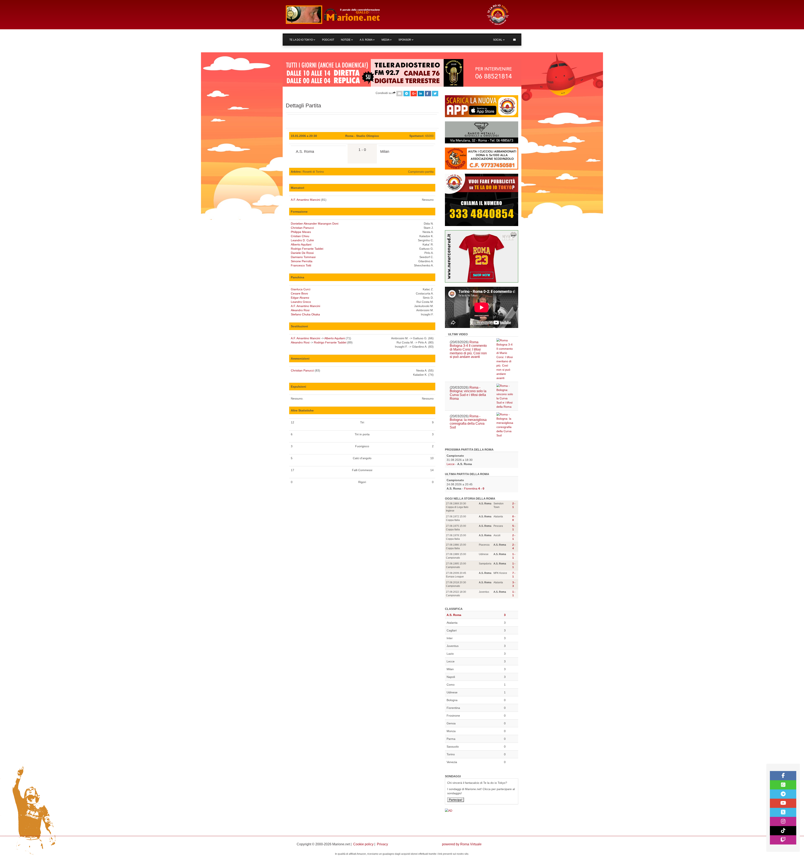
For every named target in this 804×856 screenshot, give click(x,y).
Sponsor (405, 39)
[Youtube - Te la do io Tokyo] (783, 803)
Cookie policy (363, 844)
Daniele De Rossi (302, 252)
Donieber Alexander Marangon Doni (314, 223)
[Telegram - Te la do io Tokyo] (783, 794)
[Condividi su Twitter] (435, 93)
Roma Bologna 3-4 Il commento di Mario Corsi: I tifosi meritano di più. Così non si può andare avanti (468, 349)
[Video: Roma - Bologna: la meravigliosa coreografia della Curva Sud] (504, 424)
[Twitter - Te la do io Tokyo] (783, 812)
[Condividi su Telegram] (406, 93)
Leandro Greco (301, 301)
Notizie (346, 39)
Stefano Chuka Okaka (305, 314)
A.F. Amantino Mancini (305, 199)
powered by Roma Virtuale (462, 844)
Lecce (451, 464)
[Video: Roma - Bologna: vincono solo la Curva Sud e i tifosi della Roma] (504, 396)
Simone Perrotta (301, 261)
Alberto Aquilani (301, 244)
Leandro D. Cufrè (302, 240)
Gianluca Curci (300, 289)
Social (498, 39)
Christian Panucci (302, 227)
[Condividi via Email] (399, 93)
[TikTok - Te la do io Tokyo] (783, 830)
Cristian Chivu (300, 236)
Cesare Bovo (299, 293)
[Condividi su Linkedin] (421, 93)
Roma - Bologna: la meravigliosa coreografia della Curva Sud (468, 421)
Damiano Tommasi (303, 257)
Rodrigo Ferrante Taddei (307, 248)
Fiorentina (470, 488)
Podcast (328, 39)
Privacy (382, 844)
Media (385, 39)
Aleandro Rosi (300, 310)
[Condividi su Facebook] (428, 93)
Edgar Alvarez (300, 297)
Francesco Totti (301, 265)
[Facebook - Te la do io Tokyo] (783, 775)
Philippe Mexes (301, 232)
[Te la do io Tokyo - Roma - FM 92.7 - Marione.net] (382, 14)
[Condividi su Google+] (414, 93)
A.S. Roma (366, 39)
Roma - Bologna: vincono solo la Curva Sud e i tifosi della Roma (468, 393)
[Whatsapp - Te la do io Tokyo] (783, 784)
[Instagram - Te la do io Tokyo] (783, 821)
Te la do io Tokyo (301, 39)
